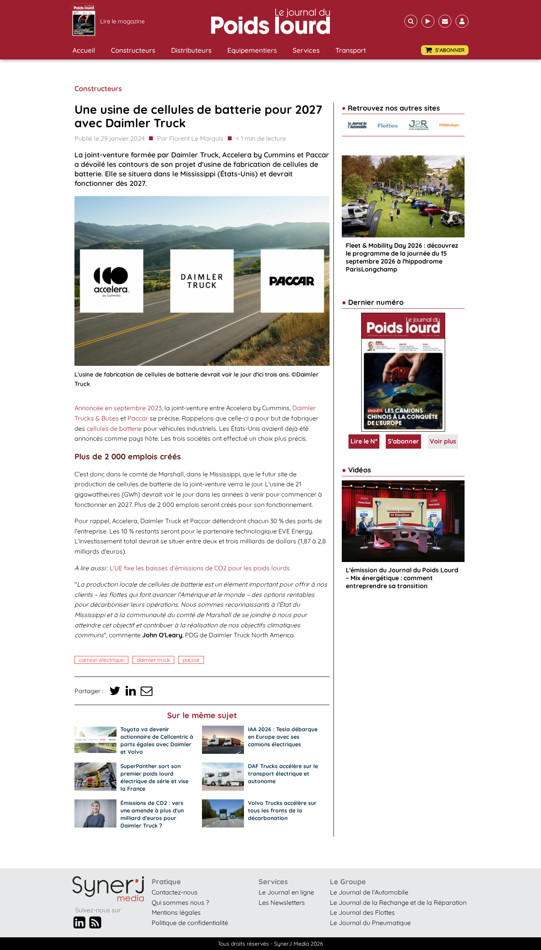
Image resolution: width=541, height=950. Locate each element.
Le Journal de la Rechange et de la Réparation (398, 902)
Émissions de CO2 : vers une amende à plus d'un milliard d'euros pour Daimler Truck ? (152, 814)
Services (306, 50)
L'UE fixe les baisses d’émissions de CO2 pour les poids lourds (200, 568)
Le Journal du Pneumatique (370, 923)
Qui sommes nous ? (180, 902)
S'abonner (403, 441)
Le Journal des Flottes (362, 912)
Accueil (83, 50)
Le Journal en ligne (286, 892)
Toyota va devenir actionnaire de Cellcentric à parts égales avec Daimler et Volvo (156, 740)
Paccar (138, 418)
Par (190, 138)
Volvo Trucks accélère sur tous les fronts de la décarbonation (282, 810)
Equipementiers (252, 50)
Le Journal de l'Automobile (369, 892)
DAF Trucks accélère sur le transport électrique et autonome (283, 774)
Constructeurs (133, 50)
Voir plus (443, 441)
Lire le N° (364, 441)
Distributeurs (191, 50)
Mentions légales (176, 912)
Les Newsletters (282, 902)
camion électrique (101, 659)
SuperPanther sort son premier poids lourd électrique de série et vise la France (154, 777)
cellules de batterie (114, 428)
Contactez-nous (175, 892)
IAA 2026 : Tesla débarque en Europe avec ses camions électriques (283, 737)
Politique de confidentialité (190, 923)
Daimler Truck (153, 659)
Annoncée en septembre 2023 (118, 408)
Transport (350, 50)
